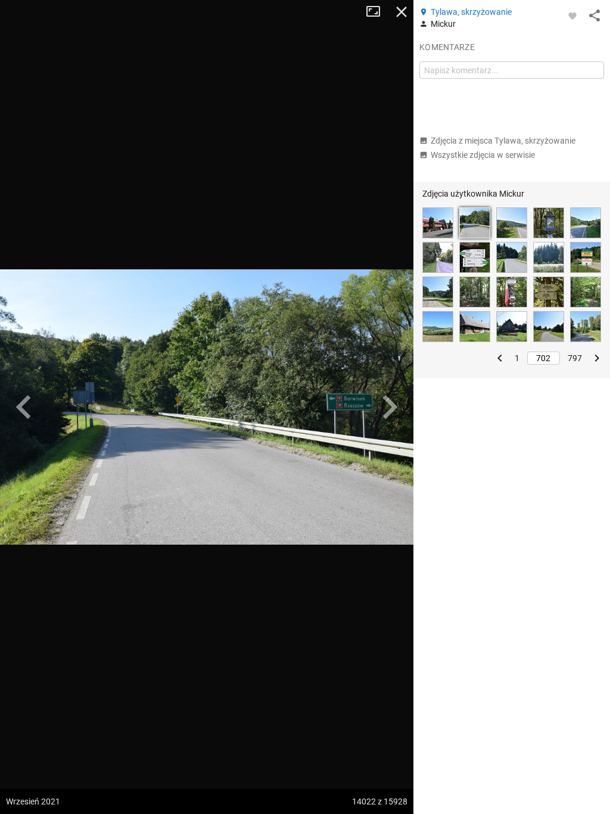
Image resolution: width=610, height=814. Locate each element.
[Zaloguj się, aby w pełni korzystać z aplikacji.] (572, 15)
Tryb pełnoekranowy (378, 12)
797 (575, 358)
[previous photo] (24, 407)
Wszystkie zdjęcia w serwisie (483, 155)
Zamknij (401, 12)
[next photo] (389, 407)
